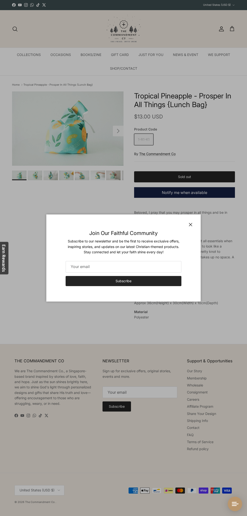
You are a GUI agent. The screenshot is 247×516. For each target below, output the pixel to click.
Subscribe (123, 281)
